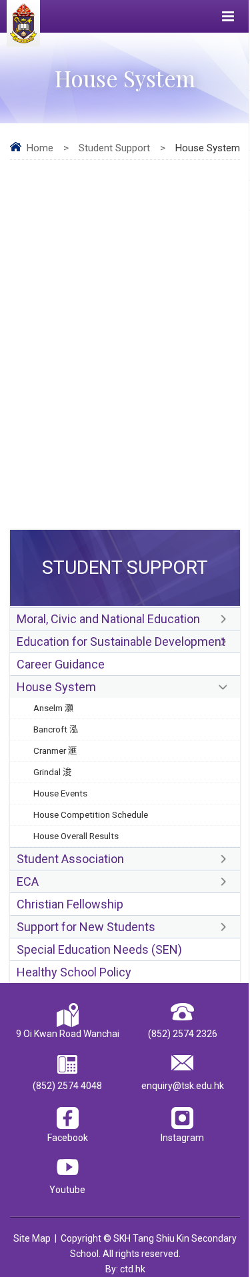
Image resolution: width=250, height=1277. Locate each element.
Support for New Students (86, 927)
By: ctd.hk (125, 1269)
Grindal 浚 (52, 771)
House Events (60, 793)
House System (56, 687)
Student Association (70, 859)
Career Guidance (61, 664)
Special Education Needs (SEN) (99, 949)
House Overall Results (76, 835)
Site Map (32, 1238)
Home (40, 148)
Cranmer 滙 (55, 750)
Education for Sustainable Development (121, 641)
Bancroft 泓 (56, 729)
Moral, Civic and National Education (108, 619)
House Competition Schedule (90, 814)
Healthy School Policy (74, 972)
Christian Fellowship (70, 904)
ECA (28, 881)
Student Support (114, 148)
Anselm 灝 (53, 707)
